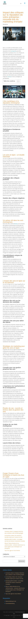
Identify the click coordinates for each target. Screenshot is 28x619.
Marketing (5, 24)
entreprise (13, 51)
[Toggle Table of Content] (17, 81)
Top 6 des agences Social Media (12, 550)
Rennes (16, 223)
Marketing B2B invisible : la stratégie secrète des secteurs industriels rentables (14, 582)
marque (9, 76)
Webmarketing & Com (11, 601)
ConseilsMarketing (10, 603)
